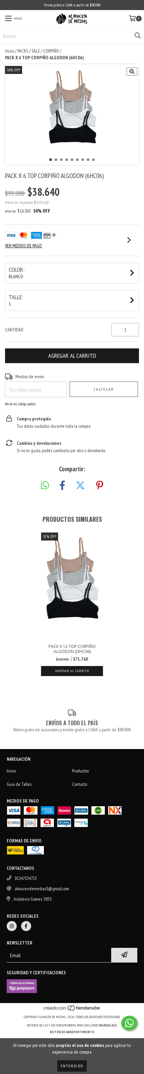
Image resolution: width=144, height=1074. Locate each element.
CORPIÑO (51, 51)
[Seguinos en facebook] (26, 926)
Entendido (72, 1065)
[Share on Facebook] (62, 485)
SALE (35, 51)
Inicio (9, 51)
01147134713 (26, 878)
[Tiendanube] (72, 1010)
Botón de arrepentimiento (72, 1032)
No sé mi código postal (20, 403)
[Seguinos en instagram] (12, 926)
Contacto (79, 784)
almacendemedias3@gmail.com (42, 889)
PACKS (22, 51)
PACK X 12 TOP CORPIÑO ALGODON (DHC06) (72, 649)
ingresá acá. (108, 1025)
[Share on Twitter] (80, 485)
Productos (80, 771)
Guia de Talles (19, 784)
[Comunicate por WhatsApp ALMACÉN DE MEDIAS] (129, 1023)
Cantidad (14, 330)
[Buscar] (137, 35)
